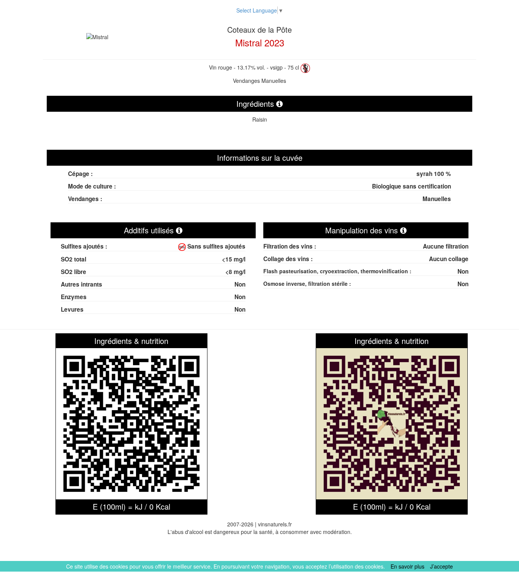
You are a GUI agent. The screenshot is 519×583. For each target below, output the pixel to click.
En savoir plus (407, 566)
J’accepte (441, 566)
